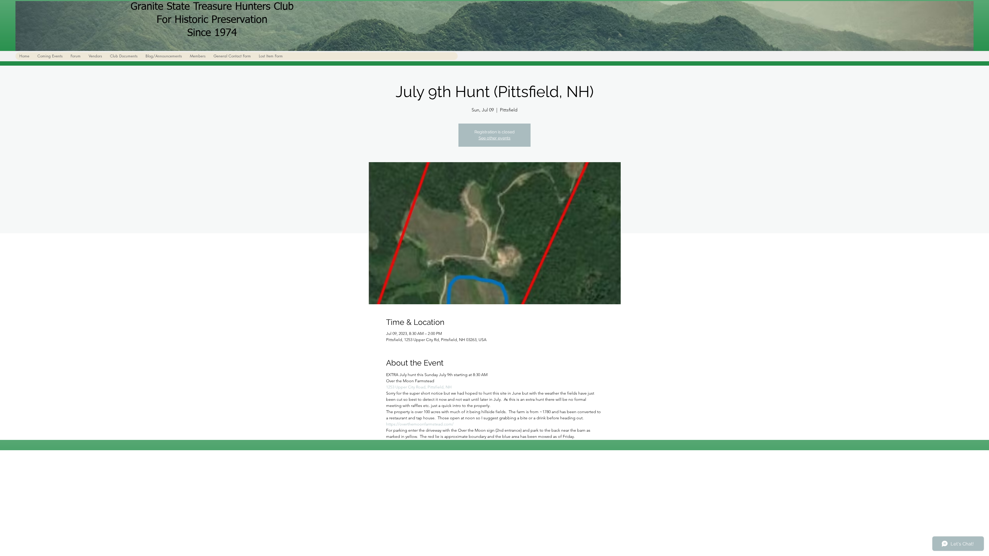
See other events (494, 138)
